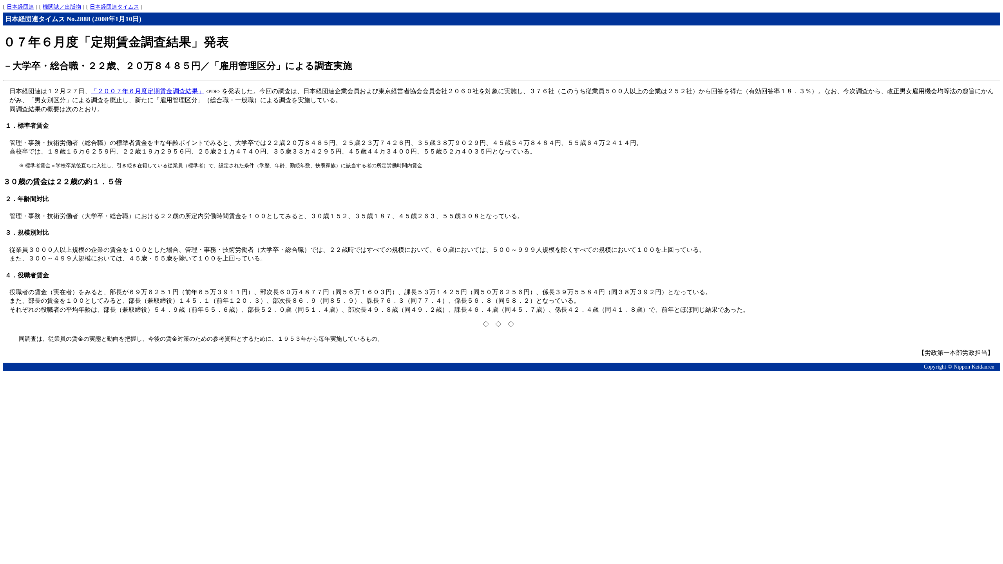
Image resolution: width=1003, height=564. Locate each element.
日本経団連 (20, 7)
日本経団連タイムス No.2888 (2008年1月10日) (73, 19)
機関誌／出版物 (62, 7)
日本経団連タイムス (114, 7)
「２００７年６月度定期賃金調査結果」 (147, 91)
